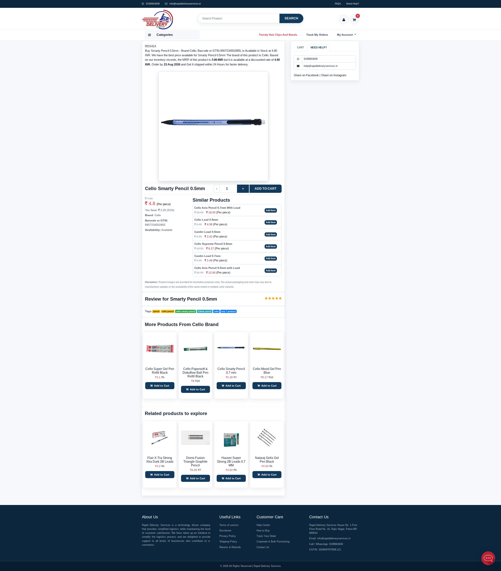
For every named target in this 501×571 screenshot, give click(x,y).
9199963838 (152, 3)
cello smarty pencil (185, 311)
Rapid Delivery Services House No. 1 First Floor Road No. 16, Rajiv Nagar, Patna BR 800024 (333, 529)
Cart (300, 47)
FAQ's (338, 3)
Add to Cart (266, 188)
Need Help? (352, 3)
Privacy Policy (227, 536)
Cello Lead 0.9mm (206, 219)
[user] (343, 17)
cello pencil (168, 311)
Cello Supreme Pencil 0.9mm (213, 243)
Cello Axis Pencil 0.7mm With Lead (217, 207)
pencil (156, 311)
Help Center (263, 525)
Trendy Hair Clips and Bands (278, 34)
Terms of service (228, 525)
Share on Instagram (333, 75)
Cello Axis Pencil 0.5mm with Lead (217, 267)
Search (291, 18)
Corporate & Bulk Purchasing (273, 541)
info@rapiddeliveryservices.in (185, 3)
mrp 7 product (228, 311)
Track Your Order (266, 536)
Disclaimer (225, 530)
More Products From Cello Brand (182, 324)
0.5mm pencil (204, 311)
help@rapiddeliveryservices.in (321, 65)
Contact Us (263, 547)
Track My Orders (317, 34)
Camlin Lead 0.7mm (207, 255)
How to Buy (263, 530)
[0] (354, 17)
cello (216, 311)
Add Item (271, 210)
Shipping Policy (228, 541)
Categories (165, 34)
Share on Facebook (307, 75)
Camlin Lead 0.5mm (207, 231)
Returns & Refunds (230, 547)
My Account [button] (345, 34)
